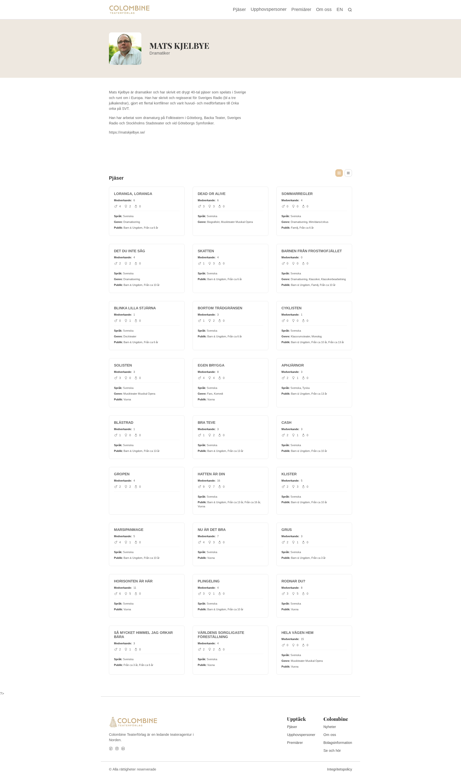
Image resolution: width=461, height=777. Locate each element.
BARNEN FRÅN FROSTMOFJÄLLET (311, 251)
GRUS (286, 530)
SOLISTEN (123, 365)
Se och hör (332, 751)
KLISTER (289, 474)
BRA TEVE (206, 423)
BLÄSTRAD (123, 423)
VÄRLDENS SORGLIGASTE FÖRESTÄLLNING (221, 635)
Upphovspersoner (269, 9)
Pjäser (239, 9)
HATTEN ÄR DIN (211, 474)
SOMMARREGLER (297, 194)
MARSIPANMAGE (128, 530)
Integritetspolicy (339, 769)
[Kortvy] (339, 173)
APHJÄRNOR (292, 365)
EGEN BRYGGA (211, 365)
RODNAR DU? (293, 581)
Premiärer (301, 9)
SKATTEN (206, 251)
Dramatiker (159, 53)
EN (340, 9)
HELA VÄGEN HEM (297, 633)
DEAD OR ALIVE (211, 194)
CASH (286, 423)
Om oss (324, 9)
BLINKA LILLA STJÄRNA (135, 308)
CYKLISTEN (291, 308)
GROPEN (121, 474)
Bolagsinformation (337, 743)
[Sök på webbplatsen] (350, 9)
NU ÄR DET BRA (212, 530)
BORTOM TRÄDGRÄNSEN (220, 308)
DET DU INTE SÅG (129, 251)
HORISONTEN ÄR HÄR (133, 581)
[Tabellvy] (348, 173)
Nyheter (329, 727)
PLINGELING (209, 581)
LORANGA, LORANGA (133, 194)
